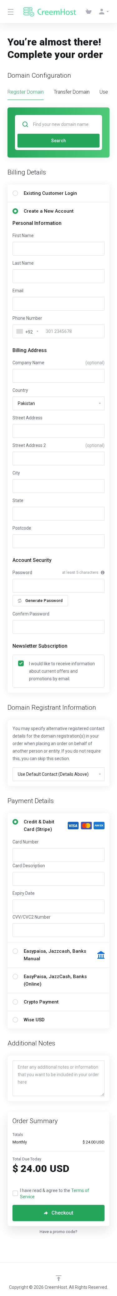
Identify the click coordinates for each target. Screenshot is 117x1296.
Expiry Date (23, 893)
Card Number (25, 841)
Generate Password (44, 600)
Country (20, 390)
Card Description (28, 865)
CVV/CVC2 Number (31, 917)
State (17, 500)
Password (22, 572)
